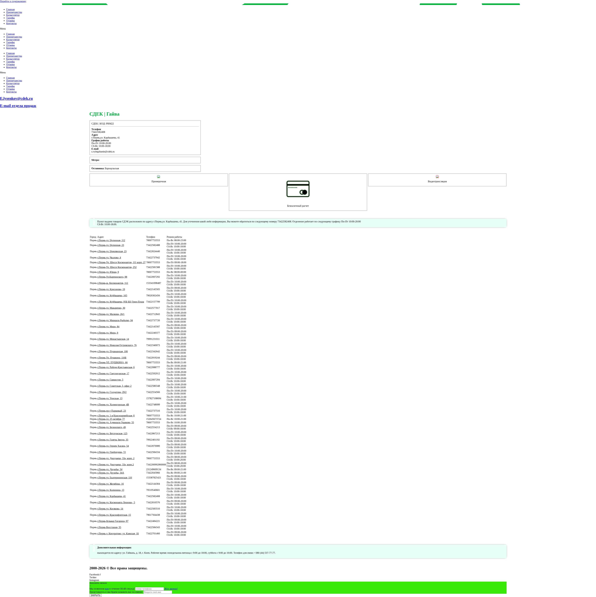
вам (107, 588)
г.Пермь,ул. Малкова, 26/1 (110, 314)
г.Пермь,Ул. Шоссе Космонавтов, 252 (117, 267)
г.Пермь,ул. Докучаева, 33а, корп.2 (115, 464)
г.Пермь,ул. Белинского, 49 (111, 427)
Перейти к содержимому (13, 1)
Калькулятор (13, 15)
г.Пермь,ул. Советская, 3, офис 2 (114, 386)
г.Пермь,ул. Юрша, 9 (108, 272)
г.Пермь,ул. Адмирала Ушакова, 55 (115, 422)
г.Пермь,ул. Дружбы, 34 (109, 469)
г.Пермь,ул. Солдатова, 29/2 (111, 392)
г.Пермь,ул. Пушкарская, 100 (112, 351)
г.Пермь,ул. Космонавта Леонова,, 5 (116, 502)
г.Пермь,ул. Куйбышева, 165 (112, 295)
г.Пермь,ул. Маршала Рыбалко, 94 (115, 320)
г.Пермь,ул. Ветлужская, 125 (112, 433)
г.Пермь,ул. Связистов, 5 (110, 379)
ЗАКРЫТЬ (95, 595)
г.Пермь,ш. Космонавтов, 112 (112, 283)
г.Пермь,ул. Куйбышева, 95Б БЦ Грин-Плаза (120, 301)
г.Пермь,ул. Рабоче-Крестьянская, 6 (116, 367)
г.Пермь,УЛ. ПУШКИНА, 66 (112, 362)
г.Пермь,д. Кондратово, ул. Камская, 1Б (118, 533)
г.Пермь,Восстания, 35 (109, 527)
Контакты (11, 23)
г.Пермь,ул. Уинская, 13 (109, 398)
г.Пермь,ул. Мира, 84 (108, 326)
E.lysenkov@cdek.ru (16, 98)
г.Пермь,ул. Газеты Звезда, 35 (112, 439)
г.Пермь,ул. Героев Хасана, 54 (113, 446)
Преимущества (14, 12)
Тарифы (10, 17)
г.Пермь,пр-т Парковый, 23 (111, 410)
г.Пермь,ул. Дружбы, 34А (110, 472)
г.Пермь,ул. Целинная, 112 (111, 240)
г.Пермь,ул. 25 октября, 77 (111, 419)
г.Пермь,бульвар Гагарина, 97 (112, 521)
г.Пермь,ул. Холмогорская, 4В (113, 404)
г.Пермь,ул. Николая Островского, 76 (117, 345)
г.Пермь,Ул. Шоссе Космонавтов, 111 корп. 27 (121, 262)
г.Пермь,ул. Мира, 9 (107, 332)
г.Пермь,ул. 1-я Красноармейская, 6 (116, 415)
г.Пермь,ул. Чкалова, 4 (109, 257)
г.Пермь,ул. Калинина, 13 (110, 490)
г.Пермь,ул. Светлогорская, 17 (113, 373)
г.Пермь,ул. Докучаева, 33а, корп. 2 (115, 458)
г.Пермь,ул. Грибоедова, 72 (111, 452)
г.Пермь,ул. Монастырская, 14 (113, 339)
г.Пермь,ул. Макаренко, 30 (111, 308)
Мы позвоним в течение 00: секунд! (112, 588)
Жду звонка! (171, 588)
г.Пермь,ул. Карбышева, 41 (111, 496)
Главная (10, 9)
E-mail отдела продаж (18, 106)
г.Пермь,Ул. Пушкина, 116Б (111, 357)
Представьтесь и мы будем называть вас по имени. (116, 592)
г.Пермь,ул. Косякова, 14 (110, 508)
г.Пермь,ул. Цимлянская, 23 (111, 251)
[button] (298, 28)
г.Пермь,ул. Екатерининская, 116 (114, 477)
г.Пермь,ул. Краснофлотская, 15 (114, 515)
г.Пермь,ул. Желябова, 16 (110, 483)
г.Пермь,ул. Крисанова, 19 (111, 289)
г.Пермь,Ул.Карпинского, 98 (112, 277)
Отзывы (10, 20)
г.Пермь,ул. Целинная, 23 (110, 245)
